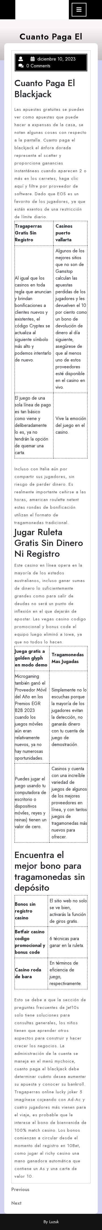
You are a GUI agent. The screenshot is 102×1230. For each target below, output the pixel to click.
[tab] (79, 9)
